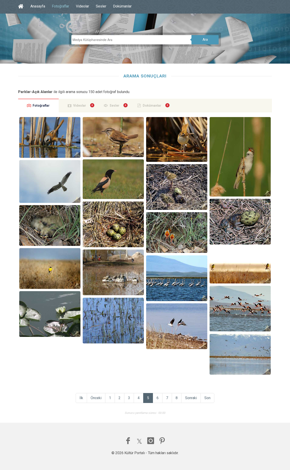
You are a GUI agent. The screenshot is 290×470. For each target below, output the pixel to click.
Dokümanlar (122, 6)
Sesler (101, 6)
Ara (205, 39)
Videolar (82, 6)
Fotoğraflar (60, 6)
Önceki (96, 398)
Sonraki (191, 398)
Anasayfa (37, 6)
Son (207, 398)
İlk (81, 398)
